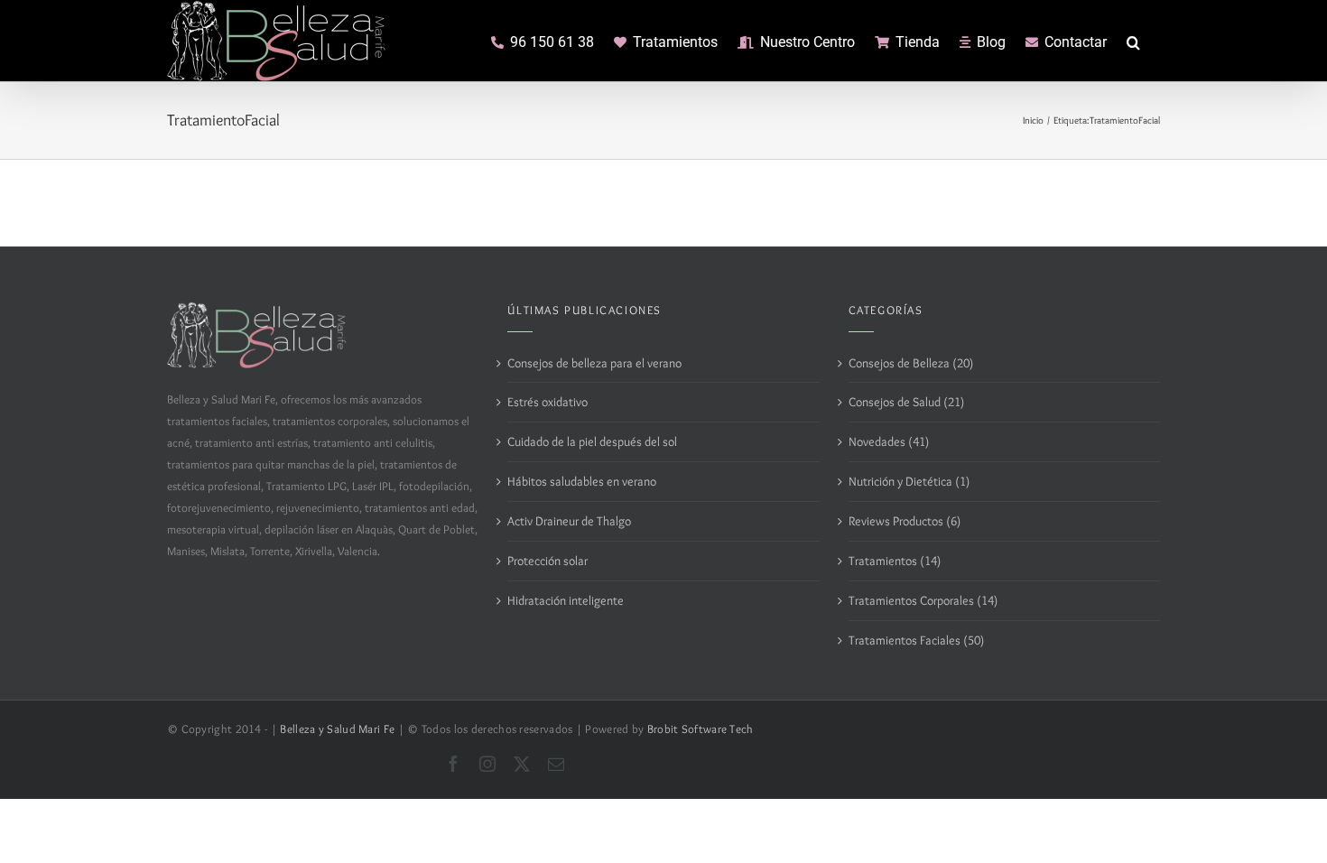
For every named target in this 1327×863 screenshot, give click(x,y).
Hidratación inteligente (565, 600)
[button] (1133, 40)
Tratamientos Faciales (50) (916, 640)
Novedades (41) (889, 441)
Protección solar (547, 560)
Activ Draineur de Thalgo (569, 521)
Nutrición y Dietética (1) (909, 481)
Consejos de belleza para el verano (594, 363)
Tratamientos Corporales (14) (923, 600)
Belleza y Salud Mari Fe (337, 729)
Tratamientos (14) (895, 560)
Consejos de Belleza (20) (911, 363)
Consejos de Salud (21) (906, 401)
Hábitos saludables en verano (581, 481)
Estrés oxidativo (547, 401)
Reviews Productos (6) (904, 521)
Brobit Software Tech (700, 729)
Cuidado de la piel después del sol (592, 441)
